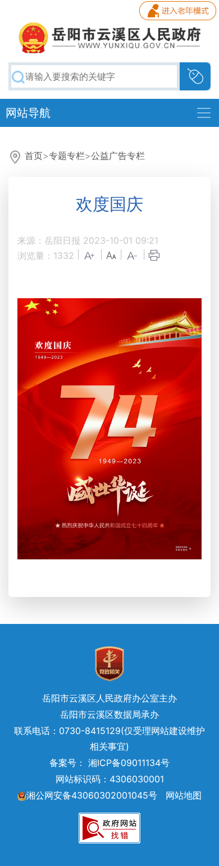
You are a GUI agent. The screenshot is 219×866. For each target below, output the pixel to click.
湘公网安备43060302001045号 (91, 795)
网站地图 (184, 795)
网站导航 (28, 113)
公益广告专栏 (118, 155)
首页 (34, 155)
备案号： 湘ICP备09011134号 (109, 762)
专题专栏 (67, 155)
